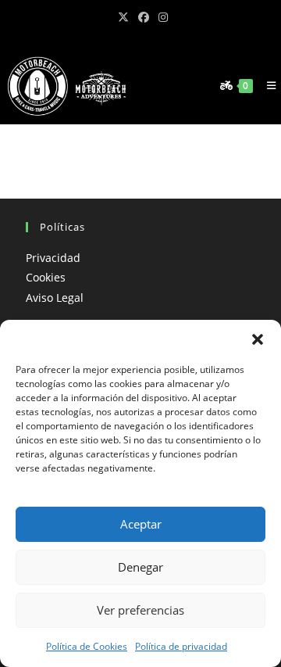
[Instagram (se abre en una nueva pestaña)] (161, 17)
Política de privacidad (181, 646)
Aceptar (141, 524)
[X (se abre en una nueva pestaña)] (123, 17)
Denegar (140, 567)
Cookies (46, 277)
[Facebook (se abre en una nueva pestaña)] (143, 17)
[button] (257, 339)
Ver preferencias (140, 610)
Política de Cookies (86, 646)
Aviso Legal (55, 297)
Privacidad (53, 257)
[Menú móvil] (268, 85)
